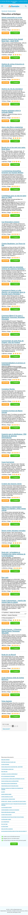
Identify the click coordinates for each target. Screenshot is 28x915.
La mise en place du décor (6, 814)
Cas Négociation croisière (10, 222)
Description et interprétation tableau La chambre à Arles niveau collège (14, 508)
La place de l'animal (5, 764)
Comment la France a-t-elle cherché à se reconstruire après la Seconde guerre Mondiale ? (13, 292)
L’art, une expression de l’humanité (8, 776)
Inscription (14, 843)
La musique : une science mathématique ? (9, 774)
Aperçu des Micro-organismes (12, 127)
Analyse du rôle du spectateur (12, 89)
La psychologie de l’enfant (6, 807)
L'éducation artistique (5, 759)
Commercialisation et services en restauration (10, 809)
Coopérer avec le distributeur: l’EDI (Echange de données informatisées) (14, 435)
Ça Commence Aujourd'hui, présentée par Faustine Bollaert (12, 171)
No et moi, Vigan (4, 824)
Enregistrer (16, 32)
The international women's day (7, 769)
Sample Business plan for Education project (9, 785)
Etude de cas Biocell (9, 654)
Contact (14, 2)
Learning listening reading (6, 794)
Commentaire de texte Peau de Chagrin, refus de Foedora (13, 341)
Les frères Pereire (4, 826)
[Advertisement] (14, 743)
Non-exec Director (14, 1)
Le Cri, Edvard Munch (5, 821)
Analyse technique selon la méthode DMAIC (11, 111)
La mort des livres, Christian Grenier (8, 799)
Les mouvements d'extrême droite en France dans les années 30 (14, 831)
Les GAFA (3, 791)
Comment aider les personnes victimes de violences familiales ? (13, 268)
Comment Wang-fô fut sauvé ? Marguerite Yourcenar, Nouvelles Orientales (13, 317)
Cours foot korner (8, 462)
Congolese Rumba (8, 389)
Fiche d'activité (7, 701)
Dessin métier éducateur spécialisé (14, 530)
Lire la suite (5, 32)
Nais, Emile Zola (4, 771)
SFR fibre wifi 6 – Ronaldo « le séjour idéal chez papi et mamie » (13, 801)
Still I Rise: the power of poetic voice (8, 762)
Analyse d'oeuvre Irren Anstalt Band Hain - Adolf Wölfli (12, 40)
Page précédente (7, 726)
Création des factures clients (12, 484)
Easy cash (5, 577)
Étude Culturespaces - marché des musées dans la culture (14, 601)
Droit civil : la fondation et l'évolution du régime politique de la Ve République (13, 554)
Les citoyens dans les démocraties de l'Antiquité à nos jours (12, 778)
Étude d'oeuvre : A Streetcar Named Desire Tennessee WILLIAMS (11, 631)
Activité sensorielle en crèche (12, 17)
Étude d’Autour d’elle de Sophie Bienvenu (9, 783)
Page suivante (6, 729)
